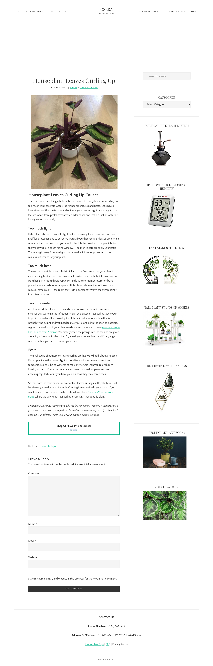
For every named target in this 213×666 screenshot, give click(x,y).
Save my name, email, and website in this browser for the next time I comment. (72, 578)
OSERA (106, 9)
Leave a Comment (89, 87)
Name (32, 524)
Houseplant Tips (94, 644)
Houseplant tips (48, 446)
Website (33, 557)
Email (32, 540)
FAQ (108, 644)
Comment (34, 473)
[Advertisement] (106, 43)
